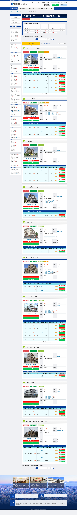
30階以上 (13, 149)
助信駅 (49, 63)
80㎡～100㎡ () (14, 83)
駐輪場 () (14, 114)
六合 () (61, 26)
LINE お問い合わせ (55, 4)
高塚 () (61, 30)
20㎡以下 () (14, 75)
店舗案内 (33, 2)
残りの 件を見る (44, 93)
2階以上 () (14, 142)
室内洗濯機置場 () (15, 154)
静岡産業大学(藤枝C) (61, 503)
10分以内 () (14, 119)
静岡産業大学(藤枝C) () (16, 100)
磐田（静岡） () (27, 30)
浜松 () (52, 30)
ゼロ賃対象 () (14, 47)
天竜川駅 (53, 113)
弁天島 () (36, 32)
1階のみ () (14, 141)
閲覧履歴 (43, 2)
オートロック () (15, 112)
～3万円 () (14, 29)
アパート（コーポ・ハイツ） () (16, 56)
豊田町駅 (53, 112)
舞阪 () (28, 32)
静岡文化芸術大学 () (15, 91)
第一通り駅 (50, 312)
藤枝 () (53, 26)
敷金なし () (14, 44)
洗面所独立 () (14, 160)
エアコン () (14, 161)
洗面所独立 (17, 503)
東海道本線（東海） (47, 61)
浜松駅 (52, 61)
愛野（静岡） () (44, 28)
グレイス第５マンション (33, 187)
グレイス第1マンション (32, 257)
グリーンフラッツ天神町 (33, 48)
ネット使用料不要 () (15, 111)
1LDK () (13, 67)
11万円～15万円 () (15, 36)
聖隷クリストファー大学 (43, 503)
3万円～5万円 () (15, 31)
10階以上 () (14, 145)
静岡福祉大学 (18, 504)
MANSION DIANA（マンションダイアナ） (38, 421)
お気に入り (48, 2)
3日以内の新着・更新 (15, 170)
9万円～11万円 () (15, 35)
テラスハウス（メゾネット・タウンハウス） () (16, 60)
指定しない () (15, 137)
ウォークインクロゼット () (16, 163)
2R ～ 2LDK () (14, 68)
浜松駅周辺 (37, 503)
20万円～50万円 (14, 39)
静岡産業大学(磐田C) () (16, 99)
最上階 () (14, 150)
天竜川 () (44, 30)
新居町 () (44, 32)
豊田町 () (36, 30)
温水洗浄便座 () (15, 158)
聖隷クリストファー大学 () (16, 96)
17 (51, 39)
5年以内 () (14, 130)
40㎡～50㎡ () (14, 79)
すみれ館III (29, 141)
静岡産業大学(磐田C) (55, 503)
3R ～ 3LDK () (14, 69)
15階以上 (13, 146)
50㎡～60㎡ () (14, 80)
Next (65, 483)
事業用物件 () (14, 61)
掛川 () (36, 28)
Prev (11, 483)
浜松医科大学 (25, 503)
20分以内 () (14, 122)
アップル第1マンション (32, 347)
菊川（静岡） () (27, 28)
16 (49, 39)
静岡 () (28, 26)
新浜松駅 (49, 311)
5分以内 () (14, 118)
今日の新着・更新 (15, 169)
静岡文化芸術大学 (30, 503)
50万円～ (13, 40)
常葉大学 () (14, 92)
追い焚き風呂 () (15, 157)
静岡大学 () (14, 88)
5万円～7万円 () (15, 32)
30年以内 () (14, 135)
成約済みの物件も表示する (46, 43)
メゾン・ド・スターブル (33, 296)
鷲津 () (53, 32)
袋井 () (53, 28)
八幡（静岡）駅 (50, 62)
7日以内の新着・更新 (15, 172)
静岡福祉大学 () (14, 102)
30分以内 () (14, 123)
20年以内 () (14, 134)
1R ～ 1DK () (14, 65)
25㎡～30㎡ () (14, 76)
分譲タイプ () (14, 106)
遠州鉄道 (45, 62)
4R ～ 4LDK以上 (14, 71)
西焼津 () (44, 26)
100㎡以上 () (14, 84)
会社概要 (38, 2)
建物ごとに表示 (31, 43)
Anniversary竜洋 (30, 99)
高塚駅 (52, 310)
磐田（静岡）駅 (54, 114)
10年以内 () (14, 131)
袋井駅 (52, 437)
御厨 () (61, 28)
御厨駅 (52, 435)
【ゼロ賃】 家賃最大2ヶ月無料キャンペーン (15, 49)
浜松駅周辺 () (14, 94)
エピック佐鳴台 (30, 382)
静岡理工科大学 (49, 503)
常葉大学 (34, 503)
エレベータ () (14, 107)
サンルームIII (29, 222)
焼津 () (36, 26)
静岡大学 (21, 503)
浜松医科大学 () (14, 90)
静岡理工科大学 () (15, 98)
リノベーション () (15, 165)
